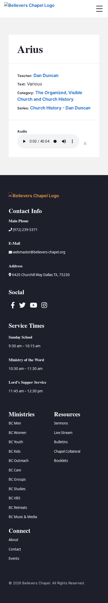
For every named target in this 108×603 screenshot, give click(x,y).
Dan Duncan (46, 75)
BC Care (15, 470)
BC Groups (17, 479)
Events (14, 558)
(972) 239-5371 (25, 229)
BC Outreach (19, 460)
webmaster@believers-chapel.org (39, 252)
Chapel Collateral (67, 451)
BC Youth (16, 442)
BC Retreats (18, 507)
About (13, 539)
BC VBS (14, 498)
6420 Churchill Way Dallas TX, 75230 (40, 274)
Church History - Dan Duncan (60, 107)
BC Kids (14, 451)
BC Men (15, 423)
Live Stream (63, 432)
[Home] (30, 8)
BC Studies (17, 488)
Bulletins (61, 442)
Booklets (61, 460)
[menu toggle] (99, 8)
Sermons (61, 423)
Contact (15, 549)
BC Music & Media (23, 516)
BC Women (17, 432)
